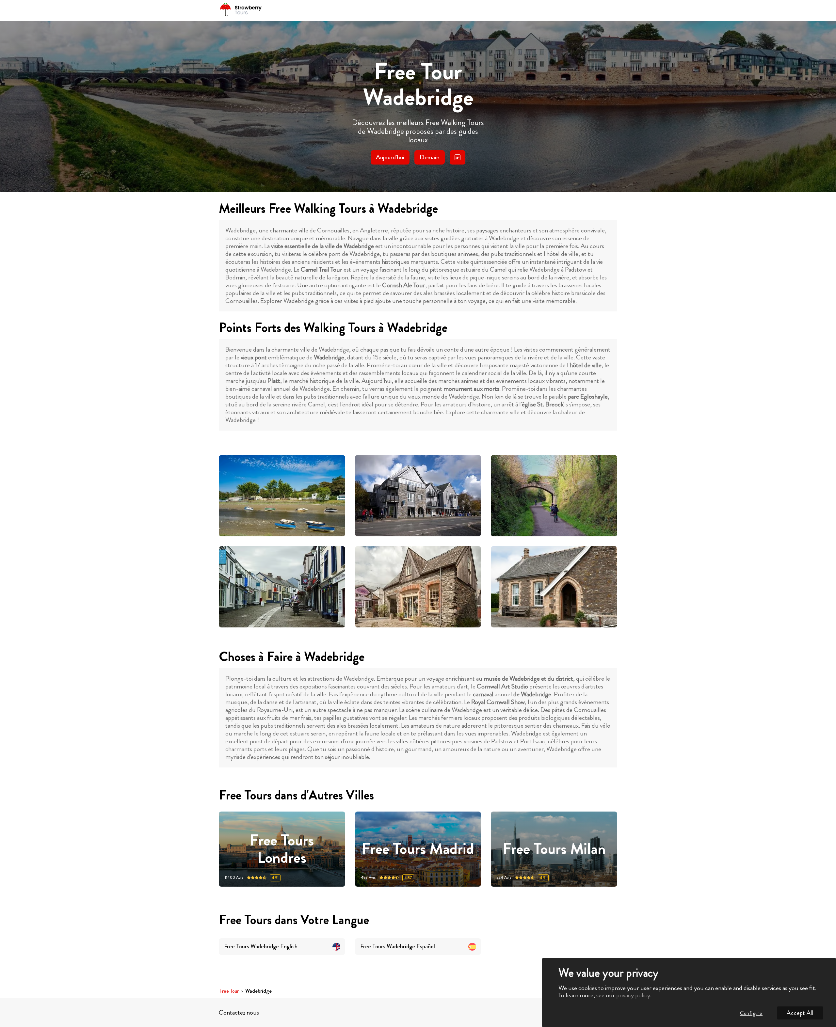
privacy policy (633, 995)
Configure (751, 1013)
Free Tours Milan (554, 849)
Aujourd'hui (390, 157)
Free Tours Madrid (418, 849)
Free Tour (229, 991)
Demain (430, 157)
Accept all (800, 1013)
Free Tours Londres (282, 849)
